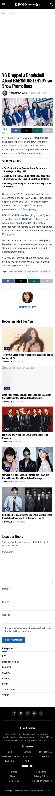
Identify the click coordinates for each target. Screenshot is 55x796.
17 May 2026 (19, 362)
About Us (14, 776)
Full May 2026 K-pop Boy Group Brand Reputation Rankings (27, 185)
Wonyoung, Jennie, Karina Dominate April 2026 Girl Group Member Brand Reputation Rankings (25, 476)
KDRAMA (6, 678)
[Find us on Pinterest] (34, 713)
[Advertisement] (27, 43)
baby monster (15, 271)
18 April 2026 (20, 522)
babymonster (31, 271)
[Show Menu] (3, 4)
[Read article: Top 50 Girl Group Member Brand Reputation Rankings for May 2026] (27, 339)
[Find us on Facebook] (14, 713)
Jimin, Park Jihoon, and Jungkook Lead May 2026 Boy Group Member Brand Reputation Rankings (27, 177)
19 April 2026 (20, 482)
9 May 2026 (19, 442)
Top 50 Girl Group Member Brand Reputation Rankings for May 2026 (25, 170)
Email (6, 602)
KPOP (11, 13)
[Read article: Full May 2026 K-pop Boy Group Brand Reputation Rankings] (27, 419)
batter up (45, 271)
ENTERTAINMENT (10, 661)
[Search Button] (51, 4)
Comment (7, 552)
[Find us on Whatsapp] (41, 713)
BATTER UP (21, 145)
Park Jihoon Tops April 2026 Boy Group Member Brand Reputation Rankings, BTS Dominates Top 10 (27, 516)
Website (6, 614)
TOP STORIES (9, 689)
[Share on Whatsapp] (37, 130)
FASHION (6, 667)
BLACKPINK (25, 219)
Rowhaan (8, 362)
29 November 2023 (39, 93)
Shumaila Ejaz (19, 93)
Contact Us (14, 780)
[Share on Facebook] (16, 130)
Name (6, 588)
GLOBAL (6, 672)
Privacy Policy (41, 776)
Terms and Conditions (41, 780)
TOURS (5, 695)
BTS (4, 656)
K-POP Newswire (27, 4)
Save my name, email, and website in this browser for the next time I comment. (28, 630)
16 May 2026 (19, 402)
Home (4, 13)
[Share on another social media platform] (48, 130)
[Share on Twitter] (26, 130)
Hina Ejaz (8, 442)
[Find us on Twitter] (20, 713)
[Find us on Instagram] (27, 713)
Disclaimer (41, 771)
